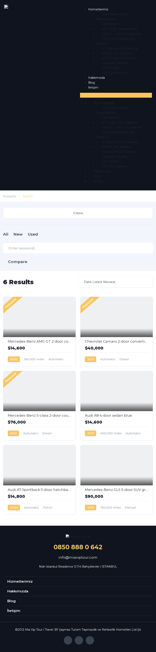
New (18, 234)
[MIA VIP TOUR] (78, 536)
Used (33, 234)
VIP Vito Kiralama (114, 73)
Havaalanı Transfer (115, 63)
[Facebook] (68, 640)
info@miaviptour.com (78, 557)
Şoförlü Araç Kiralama (117, 53)
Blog (91, 82)
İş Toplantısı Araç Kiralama (120, 48)
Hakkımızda (96, 78)
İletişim (93, 87)
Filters (78, 213)
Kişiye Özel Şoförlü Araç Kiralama (115, 41)
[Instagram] (79, 640)
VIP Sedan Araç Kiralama (119, 29)
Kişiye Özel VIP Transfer (119, 58)
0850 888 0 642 (78, 547)
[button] (116, 95)
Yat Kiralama (110, 24)
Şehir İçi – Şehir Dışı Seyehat (122, 34)
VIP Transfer (110, 68)
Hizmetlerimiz (98, 9)
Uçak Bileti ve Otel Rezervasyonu (112, 16)
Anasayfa (9, 196)
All (5, 234)
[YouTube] (90, 640)
